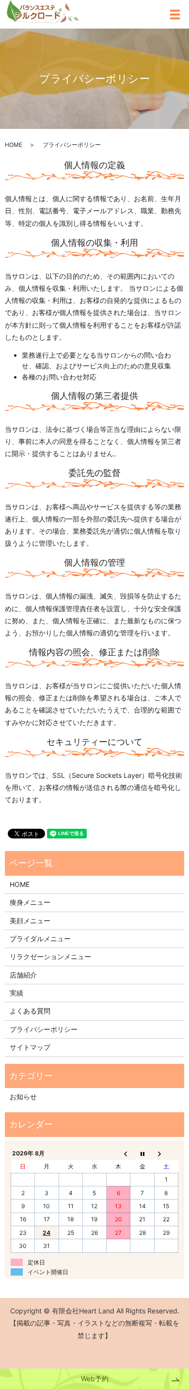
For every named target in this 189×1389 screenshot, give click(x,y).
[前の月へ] (118, 1153)
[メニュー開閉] (175, 14)
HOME (13, 144)
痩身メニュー (30, 902)
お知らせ (23, 1096)
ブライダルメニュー (40, 938)
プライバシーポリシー (44, 1029)
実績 (16, 993)
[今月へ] (142, 1153)
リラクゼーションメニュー (50, 956)
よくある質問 (30, 1011)
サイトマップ (30, 1047)
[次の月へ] (166, 1153)
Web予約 (95, 1378)
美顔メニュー (30, 920)
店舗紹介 (23, 975)
